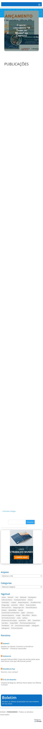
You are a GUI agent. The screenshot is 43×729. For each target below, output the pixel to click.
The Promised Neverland (27, 623)
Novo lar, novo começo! (9, 672)
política (25, 618)
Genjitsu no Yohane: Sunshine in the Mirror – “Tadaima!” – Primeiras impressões (17, 647)
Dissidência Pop (35, 602)
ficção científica (31, 605)
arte (17, 597)
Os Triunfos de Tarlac (8, 618)
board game (32, 597)
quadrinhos (22, 620)
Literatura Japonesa (8, 615)
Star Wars (5, 623)
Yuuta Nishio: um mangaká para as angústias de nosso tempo (18, 499)
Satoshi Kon (36, 620)
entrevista (14, 605)
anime (4, 597)
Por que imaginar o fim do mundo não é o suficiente (20, 263)
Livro (21, 550)
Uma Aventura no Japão (22, 625)
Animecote (7, 656)
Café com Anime (7, 600)
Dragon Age (5, 605)
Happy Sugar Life (18, 607)
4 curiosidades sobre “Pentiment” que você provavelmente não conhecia (21, 396)
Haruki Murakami (31, 607)
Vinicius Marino (11, 104)
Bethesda (23, 597)
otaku (19, 618)
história (4, 610)
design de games (23, 602)
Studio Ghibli (14, 623)
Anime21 (10, 597)
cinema (30, 600)
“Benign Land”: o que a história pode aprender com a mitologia (18, 182)
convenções (5, 602)
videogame (35, 625)
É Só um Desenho (16, 628)
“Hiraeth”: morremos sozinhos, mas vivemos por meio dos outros (18, 450)
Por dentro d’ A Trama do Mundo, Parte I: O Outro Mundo (21, 102)
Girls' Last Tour (6, 607)
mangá (18, 615)
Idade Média (12, 610)
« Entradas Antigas (9, 511)
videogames (5, 628)
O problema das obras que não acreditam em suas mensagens (20, 222)
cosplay (13, 602)
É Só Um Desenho (9, 680)
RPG (29, 620)
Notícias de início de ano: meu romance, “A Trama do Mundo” (21, 342)
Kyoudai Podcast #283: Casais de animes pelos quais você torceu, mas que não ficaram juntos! (20, 660)
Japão (23, 613)
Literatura (30, 613)
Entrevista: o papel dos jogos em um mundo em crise (18, 142)
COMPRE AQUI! (21, 557)
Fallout (22, 605)
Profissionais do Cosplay (9, 620)
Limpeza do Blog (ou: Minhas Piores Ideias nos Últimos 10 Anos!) (21, 684)
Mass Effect (26, 615)
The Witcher (5, 625)
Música (34, 615)
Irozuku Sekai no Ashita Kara (10, 613)
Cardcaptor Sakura (20, 600)
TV (12, 625)
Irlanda (20, 610)
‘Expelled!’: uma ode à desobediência (18, 302)
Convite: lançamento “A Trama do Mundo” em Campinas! (21, 30)
